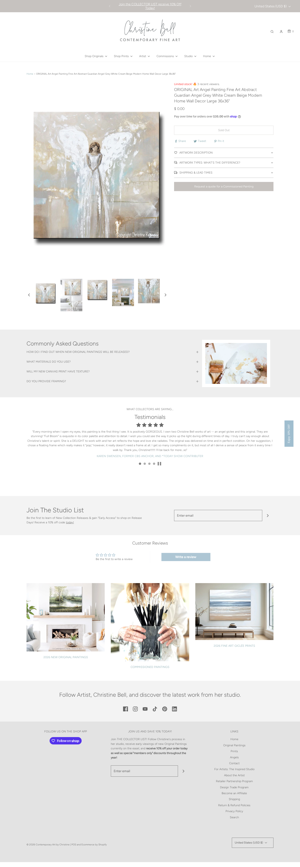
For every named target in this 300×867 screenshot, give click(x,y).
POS (73, 844)
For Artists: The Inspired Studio (234, 769)
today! (70, 522)
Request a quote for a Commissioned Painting (223, 186)
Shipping (234, 799)
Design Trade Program (234, 787)
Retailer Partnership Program (234, 781)
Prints (234, 751)
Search (234, 817)
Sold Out (224, 130)
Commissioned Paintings (150, 667)
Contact (234, 763)
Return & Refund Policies (234, 805)
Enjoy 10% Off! (288, 433)
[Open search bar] (272, 31)
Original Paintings (234, 745)
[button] (29, 294)
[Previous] (109, 6)
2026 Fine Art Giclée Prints (234, 646)
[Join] (267, 515)
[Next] (190, 6)
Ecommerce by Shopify (94, 844)
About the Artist (234, 775)
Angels (234, 757)
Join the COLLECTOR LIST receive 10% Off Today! (150, 6)
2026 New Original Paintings (65, 657)
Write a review (185, 557)
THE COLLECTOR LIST (131, 739)
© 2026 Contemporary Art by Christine (48, 844)
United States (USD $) (270, 6)
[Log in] (281, 31)
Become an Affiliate (234, 793)
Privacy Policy (234, 811)
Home (30, 73)
